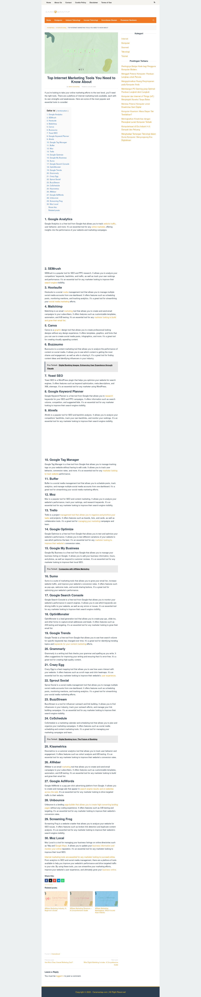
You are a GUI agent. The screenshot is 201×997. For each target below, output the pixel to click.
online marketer (98, 226)
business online (109, 869)
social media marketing (59, 301)
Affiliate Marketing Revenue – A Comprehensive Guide (81, 909)
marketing (68, 310)
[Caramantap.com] (57, 11)
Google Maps (61, 845)
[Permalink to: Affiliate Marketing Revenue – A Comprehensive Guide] (81, 899)
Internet (124, 38)
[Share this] (46, 880)
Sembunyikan (62, 111)
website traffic (110, 223)
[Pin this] (54, 880)
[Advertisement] (81, 249)
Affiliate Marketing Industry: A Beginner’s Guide (55, 909)
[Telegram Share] (58, 880)
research (109, 395)
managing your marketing (89, 521)
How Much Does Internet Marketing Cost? (59, 961)
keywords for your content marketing (70, 643)
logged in (60, 975)
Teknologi (125, 51)
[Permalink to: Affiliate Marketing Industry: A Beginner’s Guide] (56, 899)
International (56, 954)
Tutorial (124, 56)
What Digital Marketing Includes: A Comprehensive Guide (101, 962)
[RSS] (154, 2)
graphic (58, 329)
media (65, 291)
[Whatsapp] (62, 880)
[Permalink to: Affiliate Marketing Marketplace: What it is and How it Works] (106, 899)
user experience (108, 675)
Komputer (125, 42)
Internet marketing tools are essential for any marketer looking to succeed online (80, 856)
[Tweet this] (50, 880)
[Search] (153, 20)
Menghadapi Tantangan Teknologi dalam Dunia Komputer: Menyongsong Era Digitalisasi (138, 136)
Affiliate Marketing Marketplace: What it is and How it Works (105, 910)
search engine (51, 282)
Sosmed (125, 47)
